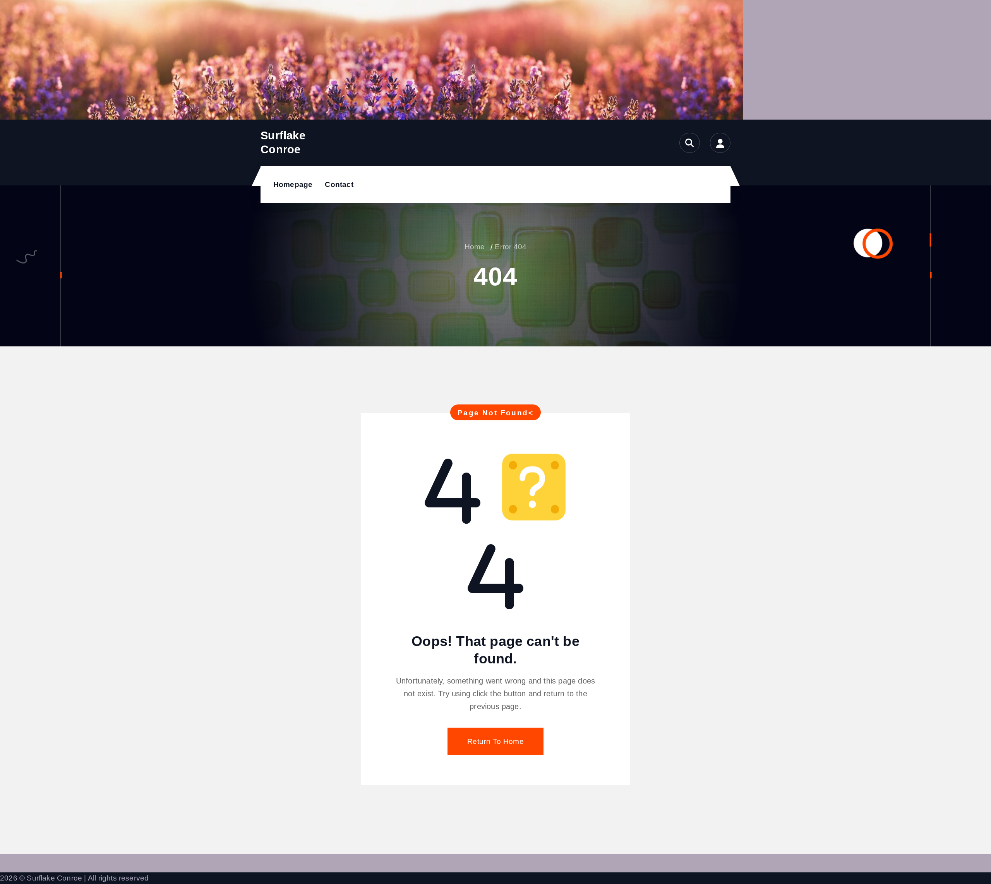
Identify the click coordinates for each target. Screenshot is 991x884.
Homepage (293, 184)
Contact (339, 184)
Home (475, 247)
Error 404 (510, 247)
